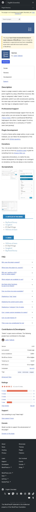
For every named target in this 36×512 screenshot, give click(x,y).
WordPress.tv (7, 467)
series (19, 372)
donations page (21, 150)
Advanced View (6, 377)
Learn (3, 458)
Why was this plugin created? (11, 262)
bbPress (5, 479)
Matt (4, 476)
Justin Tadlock (18, 56)
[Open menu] (33, 2)
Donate (22, 464)
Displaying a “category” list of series (13, 307)
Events (21, 461)
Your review (5, 406)
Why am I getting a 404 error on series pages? (9, 273)
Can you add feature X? (9, 318)
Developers (5, 464)
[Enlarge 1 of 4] (15, 172)
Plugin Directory (6, 7)
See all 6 (32, 368)
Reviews (6, 72)
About (3, 444)
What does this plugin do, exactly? (12, 267)
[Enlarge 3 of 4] (15, 203)
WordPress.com (7, 473)
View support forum (8, 418)
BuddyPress (6, 482)
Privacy (4, 453)
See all (32, 406)
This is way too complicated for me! (13, 323)
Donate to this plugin (8, 433)
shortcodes (25, 372)
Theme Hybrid (6, 118)
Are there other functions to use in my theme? (9, 285)
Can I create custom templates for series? (14, 312)
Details (5, 68)
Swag (21, 467)
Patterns (21, 453)
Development (7, 77)
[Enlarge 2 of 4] (32, 172)
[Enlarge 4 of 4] (32, 215)
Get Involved (23, 458)
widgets (32, 372)
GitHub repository (15, 139)
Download (6, 62)
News (3, 447)
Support (5, 81)
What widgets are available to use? (12, 279)
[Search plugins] (19, 19)
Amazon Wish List (19, 153)
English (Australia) (11, 489)
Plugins (21, 450)
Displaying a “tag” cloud (9, 296)
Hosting (4, 450)
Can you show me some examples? (12, 291)
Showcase (22, 444)
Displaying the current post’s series (12, 302)
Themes (21, 447)
